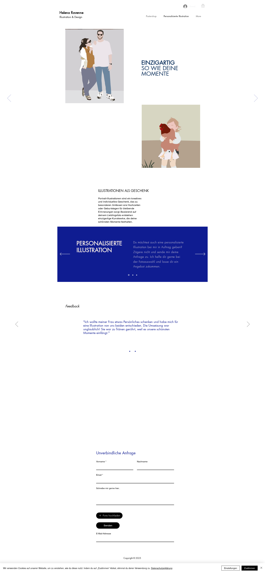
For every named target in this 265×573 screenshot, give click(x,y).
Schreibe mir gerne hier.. (108, 488)
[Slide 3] (135, 351)
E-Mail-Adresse (103, 533)
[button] (203, 6)
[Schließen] (261, 568)
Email (99, 475)
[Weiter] (256, 98)
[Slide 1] (129, 351)
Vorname (101, 461)
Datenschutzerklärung (161, 568)
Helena (65, 12)
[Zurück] (9, 98)
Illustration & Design (71, 17)
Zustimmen (249, 568)
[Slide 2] (132, 275)
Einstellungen (230, 568)
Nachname (142, 461)
